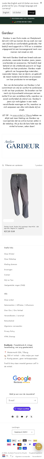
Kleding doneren (10, 264)
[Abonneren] (34, 400)
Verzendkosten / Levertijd (14, 315)
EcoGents (11, 453)
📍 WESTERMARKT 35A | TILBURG (22, 18)
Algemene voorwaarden (13, 326)
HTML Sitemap (9, 336)
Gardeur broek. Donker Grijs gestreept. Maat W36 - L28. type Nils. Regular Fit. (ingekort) (21, 227)
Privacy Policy (9, 331)
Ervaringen (8, 269)
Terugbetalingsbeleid (35, 453)
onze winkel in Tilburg (22, 115)
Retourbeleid (9, 321)
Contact (7, 275)
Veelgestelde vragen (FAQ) (14, 285)
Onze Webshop (10, 259)
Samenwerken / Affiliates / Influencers (19, 305)
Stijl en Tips (8, 280)
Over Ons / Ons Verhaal (13, 310)
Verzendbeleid (36, 456)
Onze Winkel (9, 254)
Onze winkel (9, 300)
